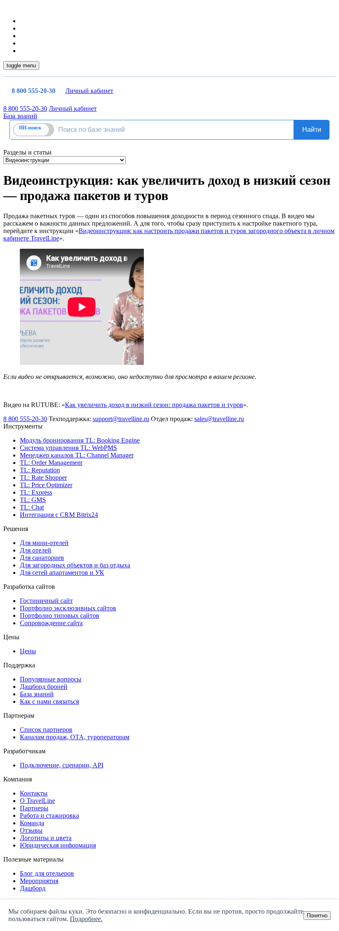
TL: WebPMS (68, 447)
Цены (28, 651)
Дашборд (32, 888)
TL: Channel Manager (77, 455)
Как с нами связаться (49, 701)
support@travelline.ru (121, 418)
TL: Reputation (40, 470)
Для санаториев (42, 557)
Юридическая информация (58, 845)
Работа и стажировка (49, 815)
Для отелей (35, 550)
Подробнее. (86, 918)
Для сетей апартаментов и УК (62, 572)
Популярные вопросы (50, 679)
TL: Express (36, 492)
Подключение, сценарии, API (61, 765)
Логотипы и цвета (46, 837)
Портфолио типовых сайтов (59, 615)
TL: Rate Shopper (43, 477)
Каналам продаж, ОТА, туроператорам (74, 737)
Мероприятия (39, 880)
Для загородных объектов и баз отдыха (75, 565)
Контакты (34, 793)
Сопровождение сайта (51, 622)
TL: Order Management (51, 462)
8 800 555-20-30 (33, 90)
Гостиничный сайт (46, 600)
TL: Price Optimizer (46, 484)
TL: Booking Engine (80, 440)
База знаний (20, 115)
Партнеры (34, 808)
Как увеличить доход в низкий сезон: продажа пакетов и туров (154, 404)
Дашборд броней (43, 686)
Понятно (317, 915)
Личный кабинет (89, 90)
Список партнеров (46, 729)
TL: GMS (33, 499)
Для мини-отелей (44, 542)
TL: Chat (32, 507)
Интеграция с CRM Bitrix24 (59, 514)
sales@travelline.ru (219, 418)
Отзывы (31, 830)
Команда (32, 822)
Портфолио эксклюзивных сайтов (68, 608)
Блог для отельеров (47, 873)
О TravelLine (37, 800)
